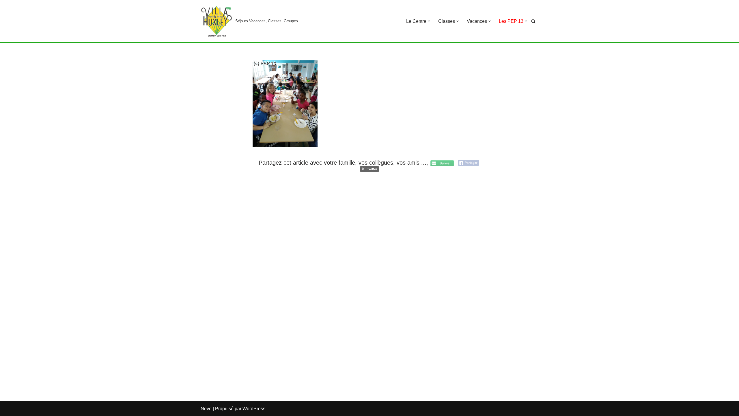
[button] (429, 21)
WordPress (253, 408)
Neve (206, 408)
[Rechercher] (533, 21)
